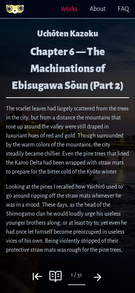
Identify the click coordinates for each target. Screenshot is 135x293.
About (98, 9)
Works (69, 9)
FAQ (123, 9)
